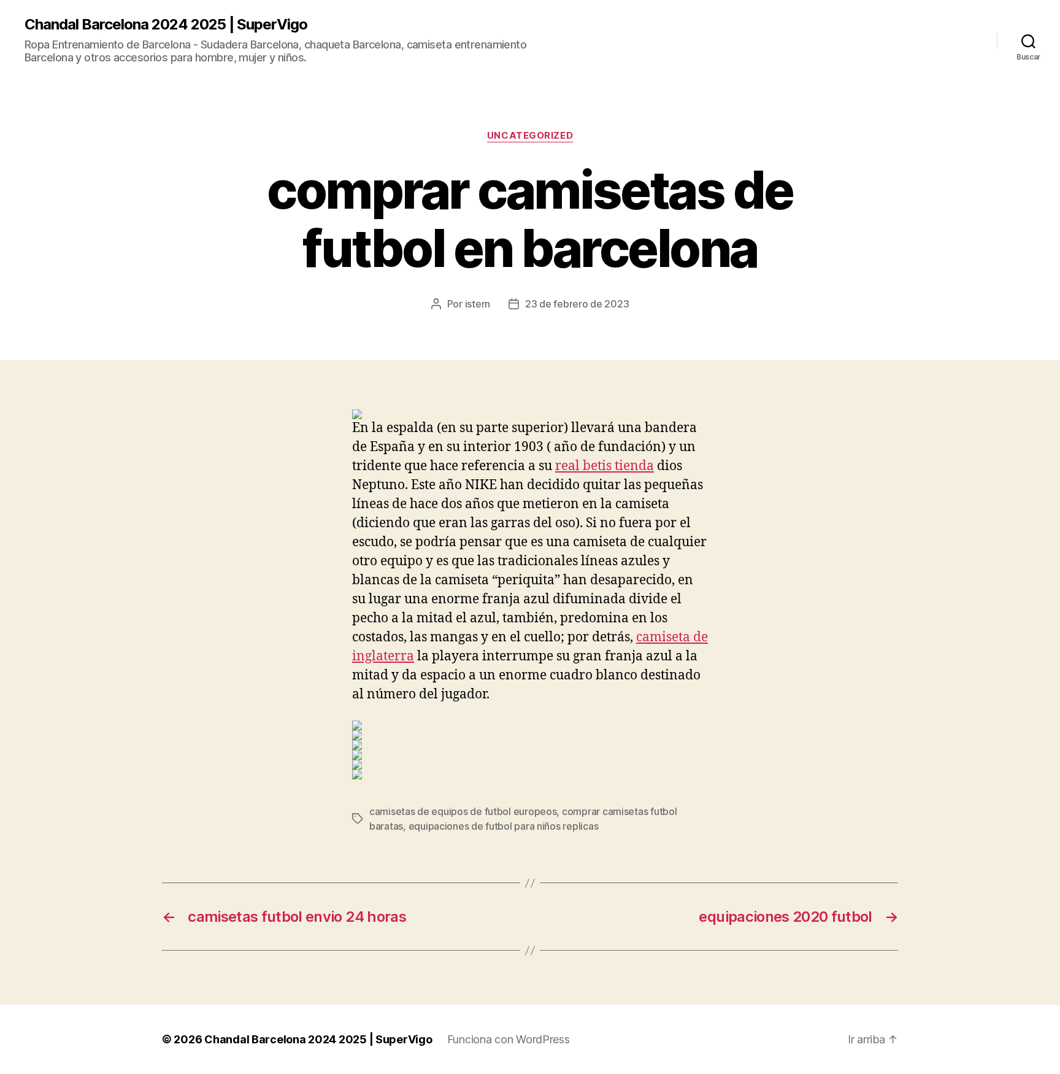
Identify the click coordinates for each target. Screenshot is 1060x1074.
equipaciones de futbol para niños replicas (504, 826)
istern (477, 304)
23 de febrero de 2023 (577, 304)
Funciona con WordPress (508, 1039)
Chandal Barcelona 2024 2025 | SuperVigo (166, 24)
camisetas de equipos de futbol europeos (462, 811)
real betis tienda (604, 466)
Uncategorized (530, 135)
